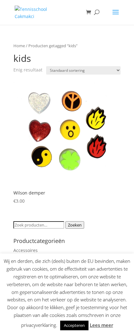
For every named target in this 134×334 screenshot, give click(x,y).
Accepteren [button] (74, 325)
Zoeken (75, 225)
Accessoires (25, 250)
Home (19, 45)
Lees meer (101, 325)
